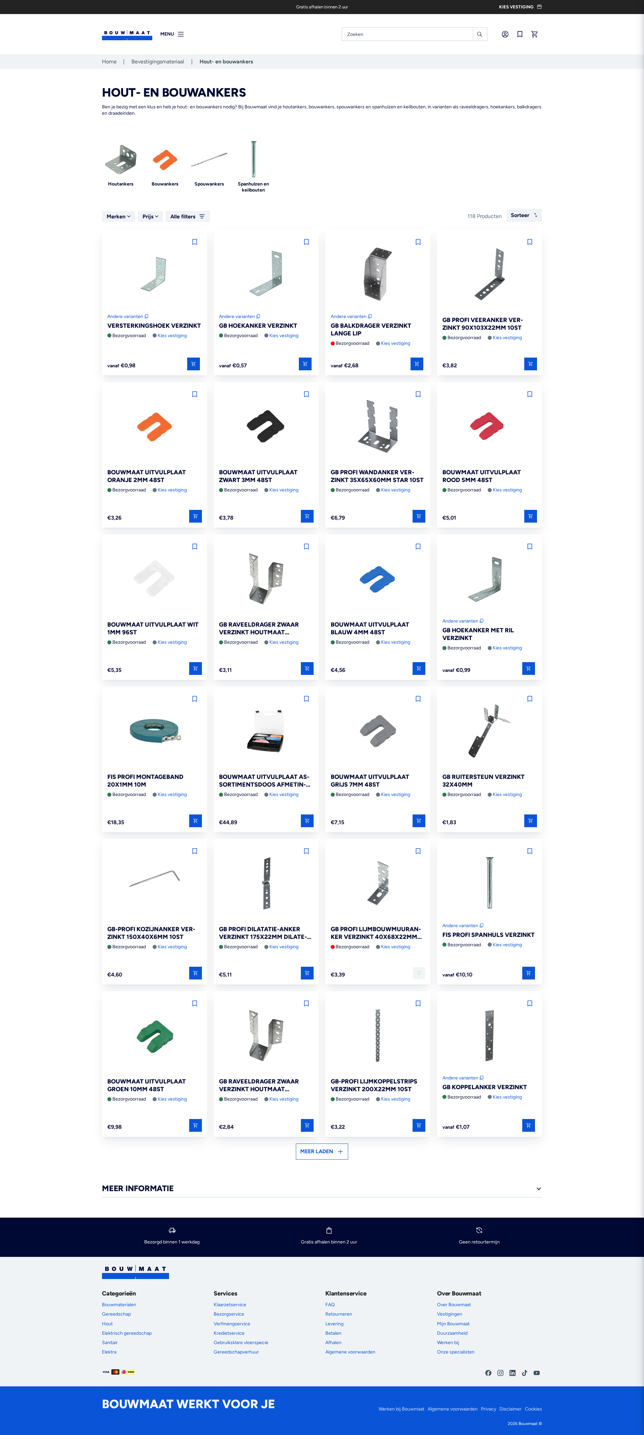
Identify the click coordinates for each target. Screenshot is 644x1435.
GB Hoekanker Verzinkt (258, 325)
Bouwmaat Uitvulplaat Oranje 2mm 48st (146, 476)
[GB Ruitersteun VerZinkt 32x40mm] (489, 731)
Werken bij (448, 1342)
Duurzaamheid (452, 1333)
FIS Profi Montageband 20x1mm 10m (145, 780)
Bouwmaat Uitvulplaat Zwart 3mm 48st (258, 476)
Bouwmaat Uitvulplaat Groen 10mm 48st (146, 1085)
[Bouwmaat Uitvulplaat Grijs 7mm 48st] (378, 731)
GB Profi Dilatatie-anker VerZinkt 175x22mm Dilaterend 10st (263, 933)
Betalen (333, 1333)
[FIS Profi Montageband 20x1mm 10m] (154, 731)
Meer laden (316, 1151)
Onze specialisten (456, 1352)
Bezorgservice (229, 1314)
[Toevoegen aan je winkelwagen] (531, 364)
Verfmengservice (232, 1324)
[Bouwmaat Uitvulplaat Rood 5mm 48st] (489, 427)
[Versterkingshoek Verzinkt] (154, 275)
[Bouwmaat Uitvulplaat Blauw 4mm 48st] (378, 579)
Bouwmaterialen (119, 1305)
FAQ (330, 1305)
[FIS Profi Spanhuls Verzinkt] (489, 884)
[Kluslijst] (520, 34)
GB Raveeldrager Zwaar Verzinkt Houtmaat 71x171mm (259, 629)
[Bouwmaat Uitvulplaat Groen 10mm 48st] (154, 1036)
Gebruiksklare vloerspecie (241, 1342)
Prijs (148, 216)
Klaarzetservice (230, 1305)
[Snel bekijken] (193, 364)
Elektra (109, 1352)
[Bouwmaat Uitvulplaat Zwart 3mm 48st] (266, 427)
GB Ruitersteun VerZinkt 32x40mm (483, 780)
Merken (116, 216)
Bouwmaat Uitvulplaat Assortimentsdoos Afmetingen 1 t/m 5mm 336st (264, 781)
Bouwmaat (528, 1423)
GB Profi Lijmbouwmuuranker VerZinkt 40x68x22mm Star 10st (376, 933)
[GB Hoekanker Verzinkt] (266, 275)
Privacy (488, 1409)
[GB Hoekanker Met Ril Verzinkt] (489, 579)
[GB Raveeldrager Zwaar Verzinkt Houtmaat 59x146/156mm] (266, 1036)
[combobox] (414, 34)
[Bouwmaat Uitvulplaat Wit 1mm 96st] (154, 579)
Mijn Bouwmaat (453, 1324)
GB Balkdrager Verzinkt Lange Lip (371, 329)
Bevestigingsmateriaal (157, 61)
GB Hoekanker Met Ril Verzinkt (478, 634)
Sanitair (110, 1342)
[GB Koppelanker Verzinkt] (489, 1036)
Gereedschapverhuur (236, 1352)
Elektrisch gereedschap (127, 1333)
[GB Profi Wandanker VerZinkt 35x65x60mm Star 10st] (378, 427)
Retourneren (338, 1314)
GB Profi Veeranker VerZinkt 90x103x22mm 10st (482, 323)
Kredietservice (229, 1333)
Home (109, 61)
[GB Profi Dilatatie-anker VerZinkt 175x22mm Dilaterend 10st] (266, 884)
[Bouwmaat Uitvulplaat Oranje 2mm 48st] (154, 427)
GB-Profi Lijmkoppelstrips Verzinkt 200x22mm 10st (374, 1085)
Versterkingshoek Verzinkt (154, 325)
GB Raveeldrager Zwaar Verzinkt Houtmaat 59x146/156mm (259, 1086)
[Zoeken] (479, 34)
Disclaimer (510, 1409)
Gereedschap (116, 1314)
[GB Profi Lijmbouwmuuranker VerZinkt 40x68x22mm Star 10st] (378, 884)
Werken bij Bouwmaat (401, 1409)
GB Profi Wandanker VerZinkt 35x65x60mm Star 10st (377, 476)
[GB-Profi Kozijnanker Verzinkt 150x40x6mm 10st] (154, 884)
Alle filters (182, 216)
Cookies (533, 1409)
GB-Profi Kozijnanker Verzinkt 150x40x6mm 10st (151, 933)
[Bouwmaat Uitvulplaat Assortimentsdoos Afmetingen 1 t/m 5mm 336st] (266, 731)
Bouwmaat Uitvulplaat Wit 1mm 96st (153, 628)
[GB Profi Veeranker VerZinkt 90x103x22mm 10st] (489, 275)
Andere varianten (125, 316)
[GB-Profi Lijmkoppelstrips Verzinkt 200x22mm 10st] (378, 1036)
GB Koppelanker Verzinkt (484, 1087)
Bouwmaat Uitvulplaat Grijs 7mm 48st (370, 780)
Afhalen (333, 1342)
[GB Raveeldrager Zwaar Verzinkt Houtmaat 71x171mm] (266, 579)
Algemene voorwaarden (350, 1352)
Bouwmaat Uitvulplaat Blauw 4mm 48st (370, 628)
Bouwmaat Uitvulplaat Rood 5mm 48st (481, 476)
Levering (334, 1324)
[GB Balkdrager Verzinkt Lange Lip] (378, 275)
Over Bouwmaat (454, 1305)
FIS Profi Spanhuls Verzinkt (488, 935)
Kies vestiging (172, 335)
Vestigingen (449, 1314)
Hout (107, 1324)
